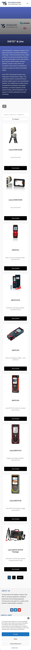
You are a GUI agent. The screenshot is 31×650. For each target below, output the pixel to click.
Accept (15, 634)
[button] (28, 618)
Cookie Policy (14, 647)
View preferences (15, 644)
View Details (15, 168)
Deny (15, 639)
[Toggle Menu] (4, 106)
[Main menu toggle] (27, 3)
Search (16, 119)
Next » (20, 577)
